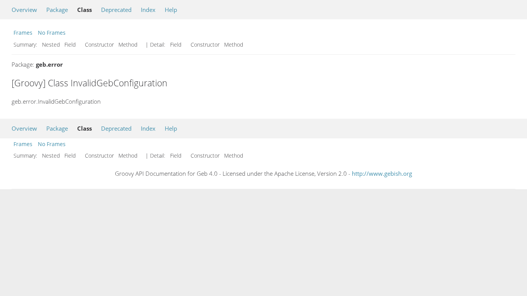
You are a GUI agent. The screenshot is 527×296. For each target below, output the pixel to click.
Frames (23, 32)
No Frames (52, 32)
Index (148, 9)
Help (171, 9)
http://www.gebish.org (382, 173)
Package (57, 9)
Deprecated (116, 9)
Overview (24, 9)
